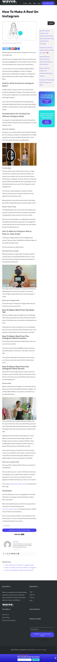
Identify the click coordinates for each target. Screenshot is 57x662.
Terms (39, 650)
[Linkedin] (8, 554)
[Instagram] (10, 554)
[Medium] (18, 554)
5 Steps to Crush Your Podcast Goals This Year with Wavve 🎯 (46, 50)
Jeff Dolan (9, 43)
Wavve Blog (5, 617)
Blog (34, 3)
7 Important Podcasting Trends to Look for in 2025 (46, 82)
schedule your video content (18, 484)
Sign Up (32, 595)
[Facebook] (3, 554)
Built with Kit (19, 534)
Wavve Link (5, 614)
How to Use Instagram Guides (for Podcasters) (19, 570)
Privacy (44, 650)
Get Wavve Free (48, 3)
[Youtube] (12, 554)
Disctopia (31, 650)
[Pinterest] (14, 554)
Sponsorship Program (9, 620)
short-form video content (10, 509)
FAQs (30, 3)
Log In (39, 3)
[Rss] (16, 554)
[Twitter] (5, 554)
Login (31, 592)
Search (51, 23)
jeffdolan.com (17, 549)
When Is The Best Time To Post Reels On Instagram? (21, 567)
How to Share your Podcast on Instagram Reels (19, 565)
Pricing (25, 3)
